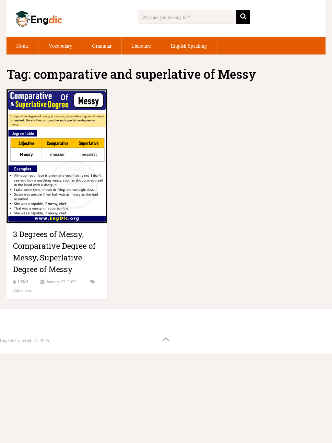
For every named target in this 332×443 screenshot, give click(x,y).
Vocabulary (60, 45)
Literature (141, 45)
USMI (23, 281)
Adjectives (22, 290)
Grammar (102, 45)
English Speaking (189, 45)
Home (22, 45)
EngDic (7, 340)
